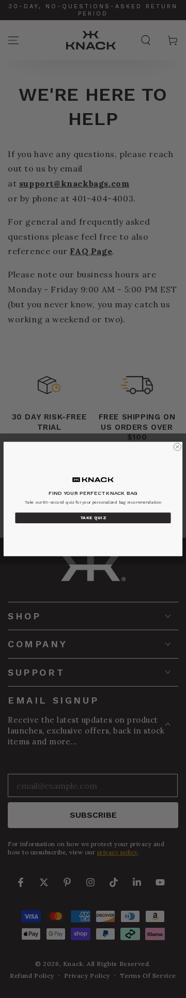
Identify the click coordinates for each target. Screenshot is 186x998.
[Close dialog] (177, 446)
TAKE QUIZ (93, 518)
